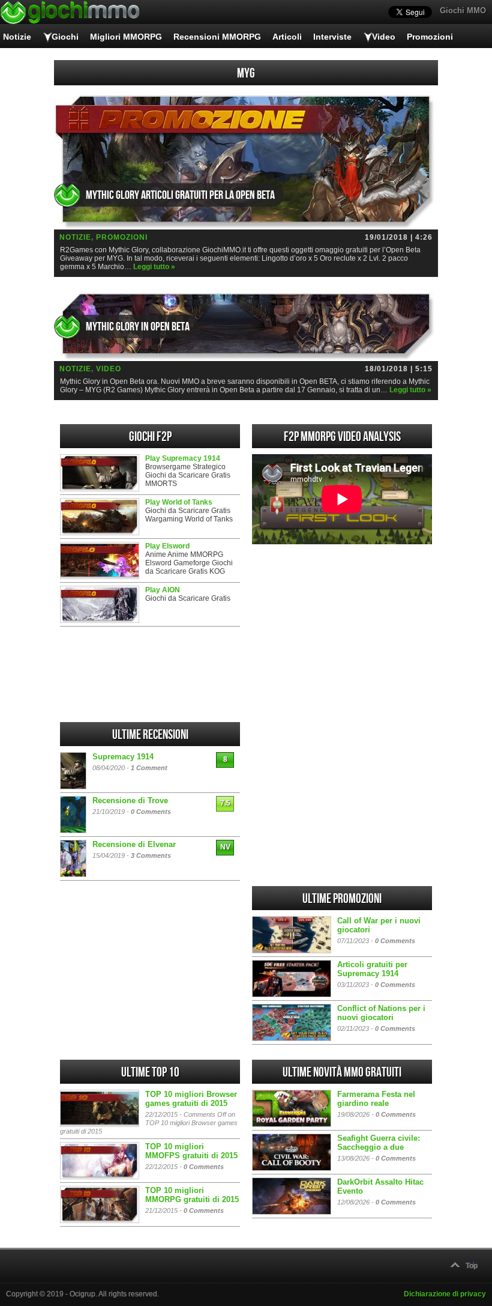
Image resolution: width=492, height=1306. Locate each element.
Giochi (65, 36)
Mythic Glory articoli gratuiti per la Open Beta (180, 195)
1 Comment (149, 767)
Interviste (332, 36)
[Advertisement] (342, 633)
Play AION (162, 590)
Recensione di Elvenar (134, 844)
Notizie (17, 36)
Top (472, 1266)
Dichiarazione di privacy (445, 1294)
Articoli (287, 36)
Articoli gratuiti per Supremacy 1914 (372, 969)
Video (383, 36)
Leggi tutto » (154, 267)
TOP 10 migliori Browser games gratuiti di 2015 (191, 1099)
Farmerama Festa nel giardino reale (376, 1099)
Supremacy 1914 (123, 756)
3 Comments (151, 855)
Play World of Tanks (178, 502)
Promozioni (430, 36)
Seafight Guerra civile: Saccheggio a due (378, 1143)
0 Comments (151, 811)
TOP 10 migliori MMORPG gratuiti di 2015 (192, 1195)
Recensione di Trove (130, 800)
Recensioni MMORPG (217, 36)
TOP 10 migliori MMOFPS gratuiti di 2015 (191, 1151)
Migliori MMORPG (126, 36)
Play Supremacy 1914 (182, 458)
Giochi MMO (463, 10)
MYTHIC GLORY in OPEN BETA (138, 327)
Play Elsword (167, 546)
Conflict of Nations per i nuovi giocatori (381, 1013)
